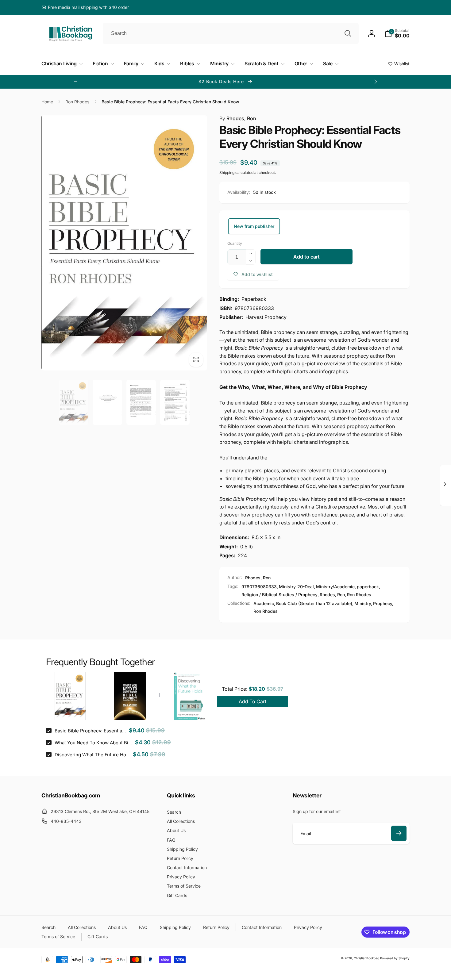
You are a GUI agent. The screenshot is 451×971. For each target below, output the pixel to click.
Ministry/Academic (335, 586)
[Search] (348, 33)
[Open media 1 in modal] (124, 243)
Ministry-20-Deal (296, 586)
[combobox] (231, 33)
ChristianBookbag (366, 958)
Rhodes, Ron (237, 118)
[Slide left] (75, 81)
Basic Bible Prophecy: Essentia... (90, 731)
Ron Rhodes (359, 594)
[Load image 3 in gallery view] (141, 402)
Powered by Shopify (395, 958)
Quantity (234, 243)
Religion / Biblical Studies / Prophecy (279, 594)
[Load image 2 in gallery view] (107, 402)
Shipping (226, 172)
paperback (368, 586)
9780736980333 (259, 586)
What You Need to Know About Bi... (93, 743)
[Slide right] (375, 81)
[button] (397, 33)
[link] (85, 7)
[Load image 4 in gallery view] (175, 402)
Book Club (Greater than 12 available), (314, 603)
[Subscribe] (399, 833)
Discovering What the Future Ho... (92, 755)
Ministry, (363, 603)
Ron (341, 594)
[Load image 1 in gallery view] (73, 402)
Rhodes (327, 594)
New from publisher (254, 226)
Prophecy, (383, 603)
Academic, (264, 603)
